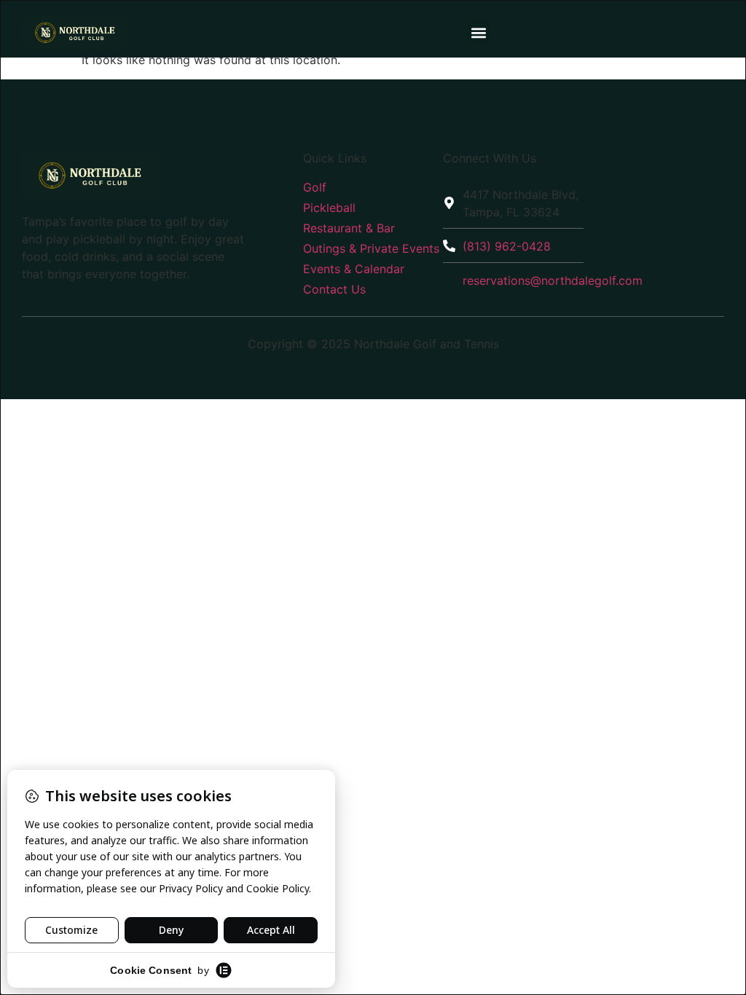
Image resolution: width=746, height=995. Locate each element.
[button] (478, 32)
